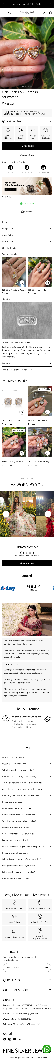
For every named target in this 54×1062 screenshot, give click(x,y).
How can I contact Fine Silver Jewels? (18, 833)
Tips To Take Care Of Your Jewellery (17, 369)
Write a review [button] (27, 563)
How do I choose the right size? (15, 878)
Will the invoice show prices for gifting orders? (21, 859)
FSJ (13, 1057)
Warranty (6, 363)
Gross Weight (8, 235)
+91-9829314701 (24, 1019)
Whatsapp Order (27, 155)
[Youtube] (15, 1039)
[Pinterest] (20, 1039)
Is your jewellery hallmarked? (14, 763)
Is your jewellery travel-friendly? (15, 840)
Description (7, 222)
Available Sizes (8, 241)
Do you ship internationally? (14, 802)
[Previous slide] (3, 4)
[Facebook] (4, 1039)
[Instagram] (10, 1039)
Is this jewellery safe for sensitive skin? (18, 872)
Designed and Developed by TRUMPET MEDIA (31, 1057)
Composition (7, 228)
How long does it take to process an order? (20, 795)
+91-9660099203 (33, 1024)
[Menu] (3, 12)
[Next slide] (51, 4)
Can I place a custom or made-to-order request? (22, 789)
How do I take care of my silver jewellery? (19, 776)
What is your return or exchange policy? (19, 821)
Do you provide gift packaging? (15, 853)
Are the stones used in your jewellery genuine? (22, 782)
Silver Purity (7, 299)
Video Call (29, 211)
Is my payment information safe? (16, 827)
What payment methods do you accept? (19, 865)
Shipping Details (9, 248)
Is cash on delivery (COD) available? (17, 808)
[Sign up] (47, 968)
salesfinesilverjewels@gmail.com (24, 1013)
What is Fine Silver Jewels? (13, 757)
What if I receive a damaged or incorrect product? (23, 846)
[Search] (9, 13)
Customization (29, 203)
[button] (6, 514)
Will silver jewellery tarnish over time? (18, 770)
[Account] (44, 13)
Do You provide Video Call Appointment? (19, 814)
